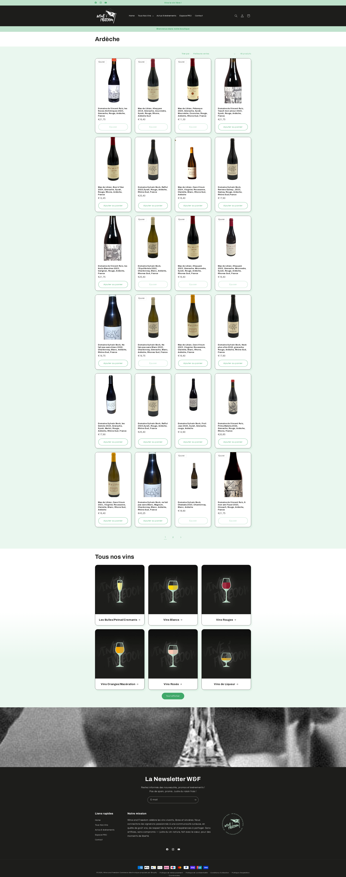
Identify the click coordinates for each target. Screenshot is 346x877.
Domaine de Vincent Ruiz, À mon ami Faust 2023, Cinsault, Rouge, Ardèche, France (232, 506)
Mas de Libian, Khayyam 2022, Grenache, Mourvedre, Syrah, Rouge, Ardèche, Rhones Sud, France (232, 269)
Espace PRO (101, 835)
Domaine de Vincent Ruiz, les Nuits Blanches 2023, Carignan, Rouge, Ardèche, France (112, 269)
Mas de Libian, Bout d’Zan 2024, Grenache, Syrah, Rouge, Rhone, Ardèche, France (111, 191)
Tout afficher (173, 696)
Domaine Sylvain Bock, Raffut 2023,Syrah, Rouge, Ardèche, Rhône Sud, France (153, 426)
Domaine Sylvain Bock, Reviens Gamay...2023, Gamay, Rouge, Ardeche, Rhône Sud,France (230, 191)
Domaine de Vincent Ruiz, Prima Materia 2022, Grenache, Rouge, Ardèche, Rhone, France (231, 427)
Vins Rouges (224, 619)
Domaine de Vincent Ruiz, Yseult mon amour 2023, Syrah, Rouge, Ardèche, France (231, 112)
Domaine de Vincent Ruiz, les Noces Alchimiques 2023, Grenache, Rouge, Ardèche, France (112, 112)
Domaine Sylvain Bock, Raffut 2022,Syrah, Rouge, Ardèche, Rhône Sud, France (153, 189)
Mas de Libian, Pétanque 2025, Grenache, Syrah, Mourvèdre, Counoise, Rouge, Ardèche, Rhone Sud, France (193, 112)
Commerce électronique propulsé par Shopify (138, 872)
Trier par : (186, 54)
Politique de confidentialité (197, 872)
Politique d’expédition (240, 872)
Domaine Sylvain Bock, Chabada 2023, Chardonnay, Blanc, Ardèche (192, 504)
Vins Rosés (171, 684)
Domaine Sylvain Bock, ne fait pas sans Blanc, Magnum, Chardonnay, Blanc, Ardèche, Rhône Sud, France (153, 506)
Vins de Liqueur (224, 684)
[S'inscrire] (195, 800)
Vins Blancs (171, 619)
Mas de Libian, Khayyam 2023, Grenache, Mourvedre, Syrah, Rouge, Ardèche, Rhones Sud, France (192, 269)
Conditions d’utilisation (219, 872)
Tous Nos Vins (101, 825)
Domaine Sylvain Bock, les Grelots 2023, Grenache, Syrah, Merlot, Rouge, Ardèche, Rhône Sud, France (112, 427)
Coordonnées (174, 875)
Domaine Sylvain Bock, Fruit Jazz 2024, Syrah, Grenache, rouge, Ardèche (192, 426)
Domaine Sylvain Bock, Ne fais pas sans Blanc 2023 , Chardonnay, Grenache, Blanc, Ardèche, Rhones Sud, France (153, 348)
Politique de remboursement (171, 872)
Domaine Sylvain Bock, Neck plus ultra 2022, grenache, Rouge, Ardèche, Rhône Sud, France (232, 348)
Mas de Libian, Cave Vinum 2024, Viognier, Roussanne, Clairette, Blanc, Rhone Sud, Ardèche (192, 191)
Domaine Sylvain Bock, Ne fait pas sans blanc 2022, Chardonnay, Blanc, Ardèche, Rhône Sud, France (112, 348)
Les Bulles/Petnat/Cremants (118, 619)
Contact (99, 840)
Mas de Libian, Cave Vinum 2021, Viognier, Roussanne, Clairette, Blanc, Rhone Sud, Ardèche (112, 506)
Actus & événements (104, 830)
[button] (145, 16)
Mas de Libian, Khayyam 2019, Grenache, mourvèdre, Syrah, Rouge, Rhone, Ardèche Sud (152, 112)
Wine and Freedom (111, 872)
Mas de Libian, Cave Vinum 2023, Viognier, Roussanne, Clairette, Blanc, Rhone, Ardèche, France (192, 348)
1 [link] (165, 537)
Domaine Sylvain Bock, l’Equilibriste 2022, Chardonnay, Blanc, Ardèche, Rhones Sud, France (152, 269)
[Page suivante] (181, 537)
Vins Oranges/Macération (118, 684)
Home (98, 820)
